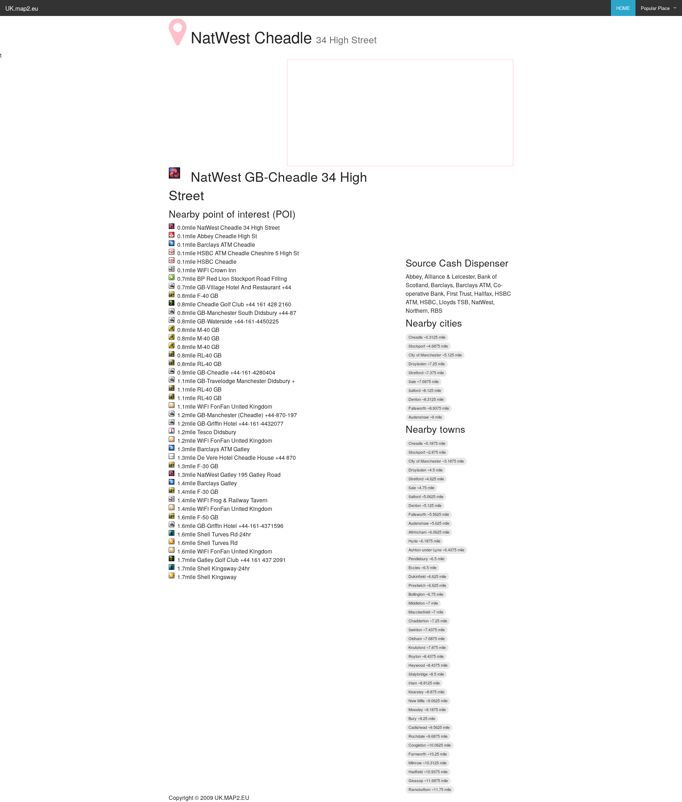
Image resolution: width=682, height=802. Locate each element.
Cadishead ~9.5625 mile (429, 727)
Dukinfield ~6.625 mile (427, 576)
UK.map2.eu (21, 8)
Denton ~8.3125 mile (426, 399)
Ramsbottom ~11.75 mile (429, 789)
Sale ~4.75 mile (421, 487)
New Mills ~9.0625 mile (428, 700)
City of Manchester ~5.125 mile (435, 355)
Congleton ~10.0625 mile (429, 745)
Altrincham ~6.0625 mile (428, 532)
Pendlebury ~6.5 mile (426, 558)
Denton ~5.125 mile (425, 505)
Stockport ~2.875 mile (427, 452)
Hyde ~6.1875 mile (424, 541)
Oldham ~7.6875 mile (426, 638)
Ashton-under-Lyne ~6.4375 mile (436, 549)
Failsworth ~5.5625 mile (428, 514)
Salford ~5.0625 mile (425, 496)
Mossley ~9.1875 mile (427, 709)
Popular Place (655, 8)
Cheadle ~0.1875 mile (426, 443)
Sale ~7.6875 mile (423, 381)
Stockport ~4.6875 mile (428, 346)
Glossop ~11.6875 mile (428, 780)
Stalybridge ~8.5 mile (426, 674)
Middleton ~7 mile (423, 603)
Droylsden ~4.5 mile (425, 470)
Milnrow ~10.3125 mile (427, 762)
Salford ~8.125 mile (424, 390)
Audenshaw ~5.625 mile (428, 523)
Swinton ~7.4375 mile (426, 629)
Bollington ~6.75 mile (425, 594)
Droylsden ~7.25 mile (426, 363)
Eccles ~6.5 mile (422, 567)
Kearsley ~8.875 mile (426, 691)
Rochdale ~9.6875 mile (428, 736)
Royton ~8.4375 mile (426, 656)
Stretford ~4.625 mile (426, 478)
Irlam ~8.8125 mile (424, 683)
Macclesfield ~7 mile (425, 612)
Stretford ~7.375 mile (426, 372)
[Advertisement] (222, 104)
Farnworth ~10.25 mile (427, 754)
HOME (623, 8)
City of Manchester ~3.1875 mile (436, 461)
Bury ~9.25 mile (421, 718)
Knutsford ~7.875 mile (427, 647)
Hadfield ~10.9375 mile (428, 771)
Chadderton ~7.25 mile (427, 620)
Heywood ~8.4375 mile (428, 665)
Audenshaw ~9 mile (425, 417)
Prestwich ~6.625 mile (427, 585)
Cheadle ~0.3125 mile (426, 337)
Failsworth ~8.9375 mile (428, 408)
